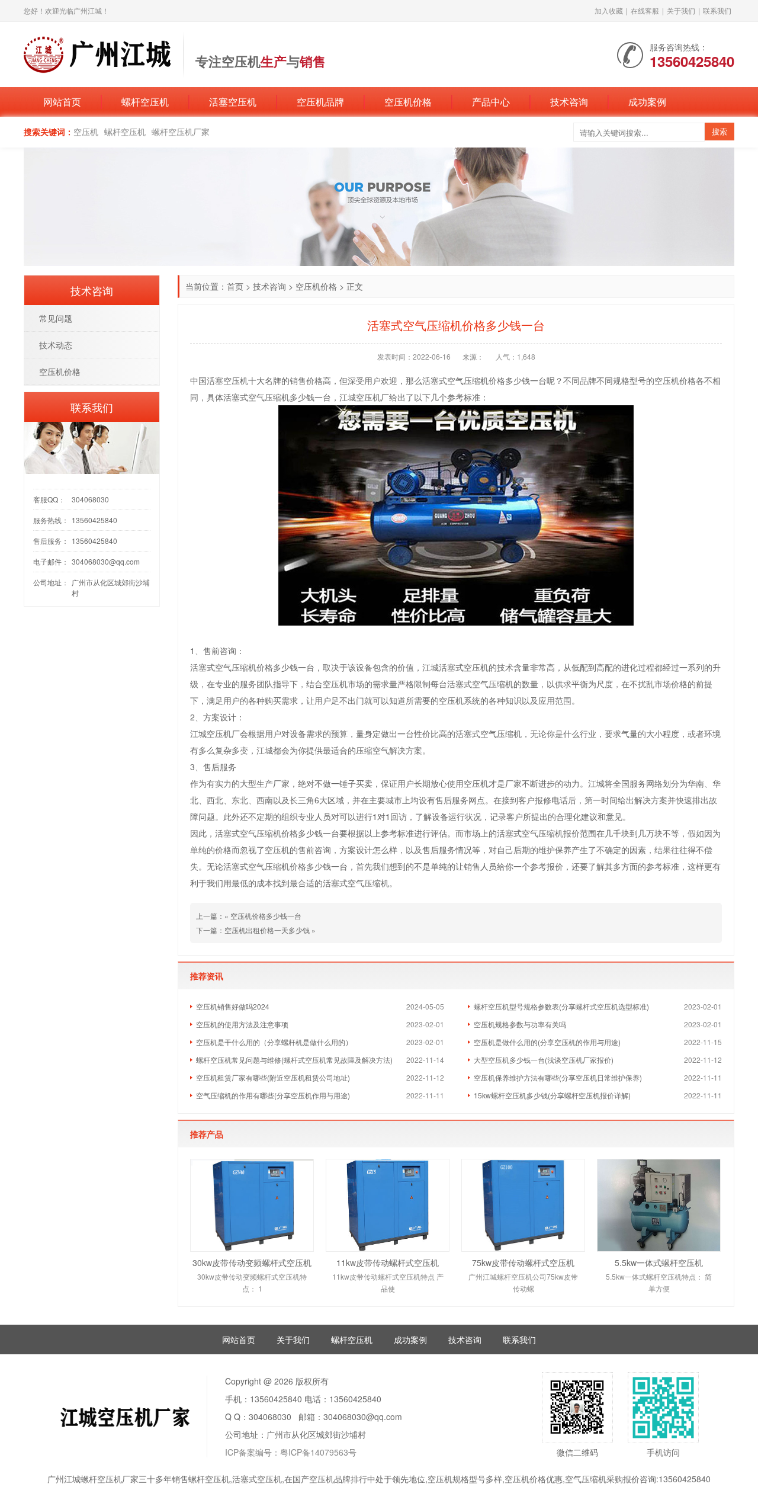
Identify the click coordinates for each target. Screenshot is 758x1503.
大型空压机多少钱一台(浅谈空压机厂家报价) (544, 1060)
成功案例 (647, 101)
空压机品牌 (320, 101)
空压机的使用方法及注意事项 (242, 1024)
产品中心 (491, 101)
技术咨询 (569, 101)
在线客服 (645, 10)
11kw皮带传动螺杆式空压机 (387, 1262)
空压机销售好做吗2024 (232, 1006)
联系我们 (717, 10)
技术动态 (55, 345)
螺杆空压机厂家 (181, 131)
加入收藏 (609, 10)
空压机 (85, 131)
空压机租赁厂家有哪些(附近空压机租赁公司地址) (273, 1077)
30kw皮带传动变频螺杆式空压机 (251, 1262)
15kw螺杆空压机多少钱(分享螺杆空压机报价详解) (552, 1095)
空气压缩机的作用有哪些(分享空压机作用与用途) (273, 1095)
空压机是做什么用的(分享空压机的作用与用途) (547, 1042)
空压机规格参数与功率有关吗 (520, 1024)
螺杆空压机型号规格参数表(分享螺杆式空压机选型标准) (561, 1006)
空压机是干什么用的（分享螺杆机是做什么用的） (274, 1042)
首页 (235, 286)
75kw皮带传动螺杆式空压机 (523, 1262)
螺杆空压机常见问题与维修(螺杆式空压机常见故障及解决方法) (294, 1060)
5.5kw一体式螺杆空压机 (659, 1262)
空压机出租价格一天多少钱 (267, 930)
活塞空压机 (232, 101)
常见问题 (55, 318)
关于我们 (681, 10)
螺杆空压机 (145, 101)
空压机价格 (408, 101)
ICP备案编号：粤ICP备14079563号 (290, 1452)
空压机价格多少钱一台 (265, 916)
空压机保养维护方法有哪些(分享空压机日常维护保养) (558, 1077)
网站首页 (62, 101)
